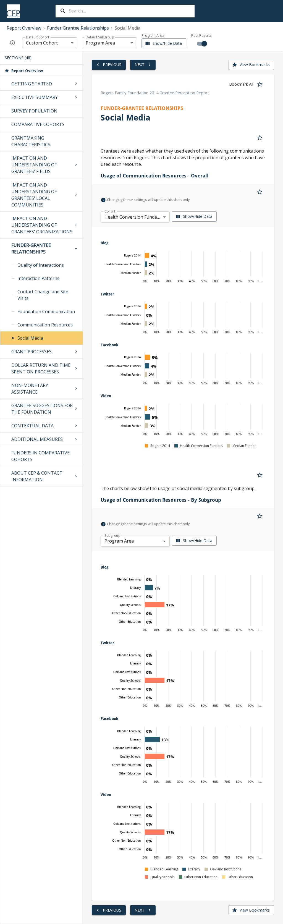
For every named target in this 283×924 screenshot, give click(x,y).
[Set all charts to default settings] (12, 42)
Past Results (201, 35)
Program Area (153, 36)
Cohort (110, 211)
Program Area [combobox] (100, 43)
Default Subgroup (100, 37)
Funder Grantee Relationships (78, 28)
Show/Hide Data (167, 43)
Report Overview (24, 28)
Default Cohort (37, 37)
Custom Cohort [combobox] (42, 43)
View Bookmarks (255, 64)
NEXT (140, 64)
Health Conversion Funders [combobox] (132, 217)
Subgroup (112, 535)
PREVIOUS (112, 64)
